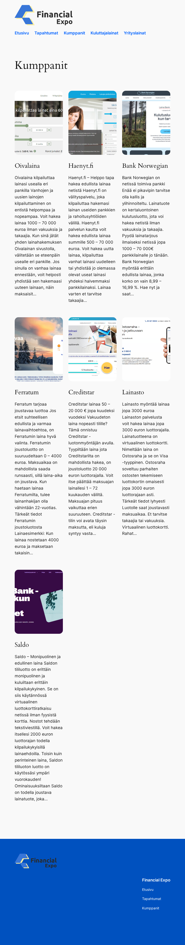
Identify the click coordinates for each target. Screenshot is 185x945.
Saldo (22, 645)
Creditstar (81, 392)
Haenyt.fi (80, 166)
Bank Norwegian (145, 166)
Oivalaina (27, 166)
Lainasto (133, 392)
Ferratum (27, 392)
